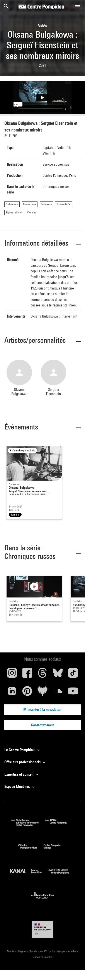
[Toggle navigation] (78, 6)
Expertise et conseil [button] (19, 774)
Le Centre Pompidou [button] (20, 749)
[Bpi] (28, 825)
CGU (47, 951)
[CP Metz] (31, 850)
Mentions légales (17, 951)
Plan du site (35, 951)
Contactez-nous (42, 725)
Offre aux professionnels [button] (22, 762)
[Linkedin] (12, 692)
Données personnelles (64, 951)
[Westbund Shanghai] (61, 875)
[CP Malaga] (56, 850)
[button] (42, 243)
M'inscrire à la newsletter (42, 709)
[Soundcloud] (57, 692)
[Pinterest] (27, 692)
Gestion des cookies (42, 957)
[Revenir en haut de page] (75, 960)
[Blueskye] (57, 674)
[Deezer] (42, 692)
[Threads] (42, 674)
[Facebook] (27, 674)
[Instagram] (12, 674)
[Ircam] (59, 825)
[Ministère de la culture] (42, 929)
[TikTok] (73, 674)
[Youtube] (73, 692)
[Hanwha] (42, 900)
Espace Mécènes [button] (17, 786)
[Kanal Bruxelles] (29, 875)
